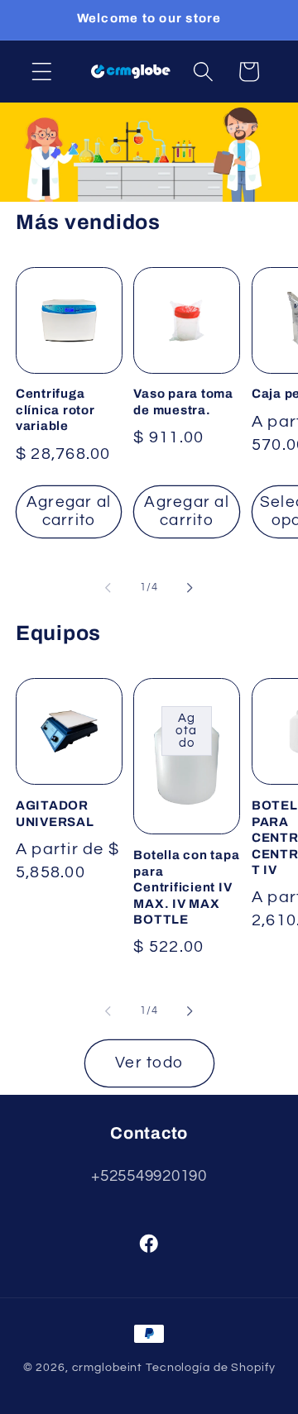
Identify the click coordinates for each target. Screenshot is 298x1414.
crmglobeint (107, 1367)
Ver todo (149, 1063)
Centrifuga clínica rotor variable (55, 409)
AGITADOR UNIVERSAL (55, 814)
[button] (42, 71)
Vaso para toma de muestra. (183, 402)
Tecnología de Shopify (210, 1367)
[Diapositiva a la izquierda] (108, 587)
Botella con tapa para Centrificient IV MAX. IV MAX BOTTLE (186, 887)
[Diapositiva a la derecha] (190, 587)
